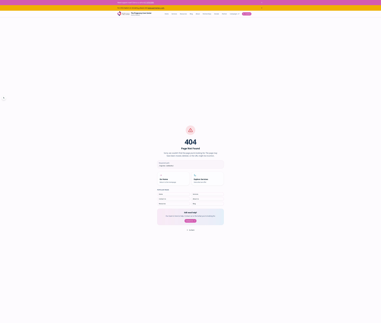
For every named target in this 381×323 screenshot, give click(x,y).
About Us (196, 199)
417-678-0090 (149, 2)
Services (174, 14)
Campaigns (233, 14)
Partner (224, 14)
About (198, 14)
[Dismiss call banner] (262, 2)
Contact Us (162, 199)
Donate (216, 14)
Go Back (191, 230)
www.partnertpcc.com (156, 8)
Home (167, 14)
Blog (191, 14)
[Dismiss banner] (262, 8)
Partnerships (207, 14)
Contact (247, 14)
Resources (183, 14)
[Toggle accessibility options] (4, 98)
